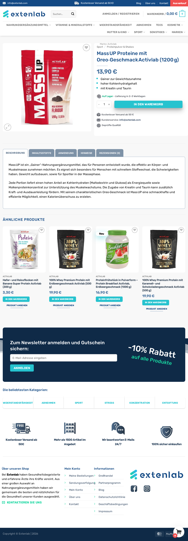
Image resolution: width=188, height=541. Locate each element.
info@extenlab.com (18, 3)
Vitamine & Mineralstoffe (74, 25)
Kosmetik (173, 25)
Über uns (150, 3)
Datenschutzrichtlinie (112, 497)
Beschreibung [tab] (15, 152)
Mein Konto (76, 489)
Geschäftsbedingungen (113, 504)
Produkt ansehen (17, 305)
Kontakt (164, 3)
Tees (159, 25)
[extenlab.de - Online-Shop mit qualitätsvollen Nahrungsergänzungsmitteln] (24, 14)
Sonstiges (157, 32)
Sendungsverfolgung (82, 483)
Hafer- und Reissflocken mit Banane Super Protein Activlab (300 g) (22, 283)
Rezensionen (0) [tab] (109, 153)
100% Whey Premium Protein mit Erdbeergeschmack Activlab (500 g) (70, 283)
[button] (120, 14)
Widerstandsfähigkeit (116, 25)
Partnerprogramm (110, 483)
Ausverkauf (179, 3)
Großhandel (106, 475)
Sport (138, 32)
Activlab (112, 44)
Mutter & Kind (117, 32)
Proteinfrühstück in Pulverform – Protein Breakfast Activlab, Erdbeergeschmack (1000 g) (117, 283)
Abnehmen (143, 25)
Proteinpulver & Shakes (120, 46)
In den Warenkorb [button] (16, 299)
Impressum (105, 511)
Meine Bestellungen (81, 475)
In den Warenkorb (148, 104)
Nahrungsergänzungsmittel (27, 25)
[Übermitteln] (73, 14)
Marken (177, 32)
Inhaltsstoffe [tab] (41, 153)
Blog (138, 3)
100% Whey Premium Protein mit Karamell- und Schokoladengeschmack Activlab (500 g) (163, 285)
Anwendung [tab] (66, 153)
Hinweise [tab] (86, 153)
